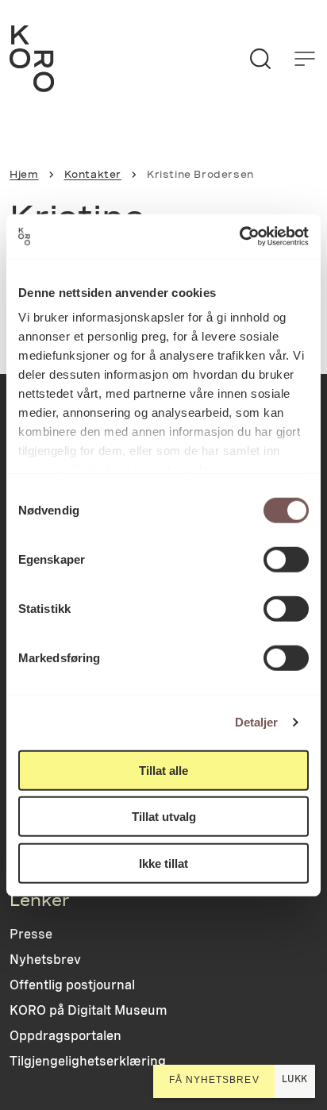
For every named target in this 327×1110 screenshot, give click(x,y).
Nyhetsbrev (45, 959)
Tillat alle (163, 770)
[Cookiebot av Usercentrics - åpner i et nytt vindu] (239, 236)
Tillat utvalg (164, 816)
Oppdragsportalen (65, 1035)
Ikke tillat (163, 862)
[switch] (286, 559)
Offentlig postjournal (72, 984)
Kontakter (92, 174)
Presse (31, 934)
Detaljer (257, 722)
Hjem (24, 174)
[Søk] (260, 58)
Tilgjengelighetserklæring (88, 1061)
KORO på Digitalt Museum (88, 1010)
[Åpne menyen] (304, 58)
